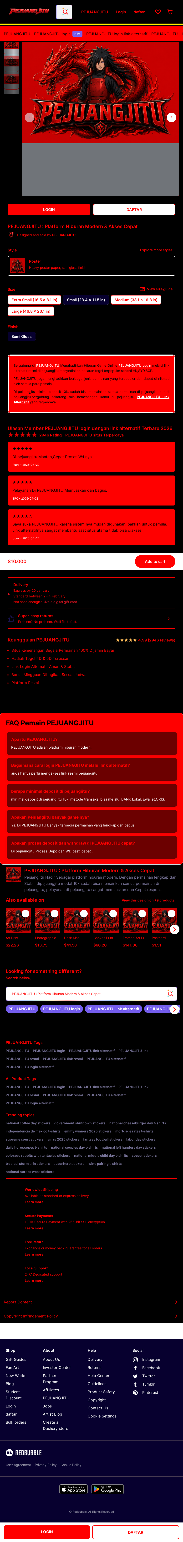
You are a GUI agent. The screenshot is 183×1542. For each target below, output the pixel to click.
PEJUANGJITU (17, 33)
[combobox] (64, 12)
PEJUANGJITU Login (134, 365)
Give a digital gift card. (60, 602)
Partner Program (50, 1378)
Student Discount (14, 1394)
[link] (22, 1009)
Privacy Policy (46, 1465)
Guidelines (97, 1383)
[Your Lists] (158, 12)
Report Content (18, 1302)
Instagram (151, 1359)
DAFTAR (135, 1532)
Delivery (95, 1359)
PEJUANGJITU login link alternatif (116, 33)
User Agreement (18, 1465)
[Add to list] (25, 913)
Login (11, 1406)
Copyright (97, 1399)
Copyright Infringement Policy (31, 1316)
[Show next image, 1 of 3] (171, 117)
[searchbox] (91, 994)
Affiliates (51, 1389)
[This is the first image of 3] (29, 117)
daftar (11, 1414)
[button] (11, 46)
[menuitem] (17, 34)
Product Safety (101, 1391)
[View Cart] (170, 12)
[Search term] (65, 12)
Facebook (151, 1367)
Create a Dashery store (55, 1425)
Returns (94, 1367)
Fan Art (12, 1367)
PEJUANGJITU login (57, 33)
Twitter (148, 1375)
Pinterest (150, 1392)
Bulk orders (16, 1422)
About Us (51, 1359)
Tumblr (148, 1384)
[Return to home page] (29, 12)
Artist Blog (52, 1414)
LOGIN (47, 1531)
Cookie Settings (102, 1416)
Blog (10, 1383)
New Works (16, 1375)
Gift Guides (16, 1359)
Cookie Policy (71, 1465)
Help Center (98, 1375)
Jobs (47, 1406)
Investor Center (57, 1367)
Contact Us (98, 1408)
